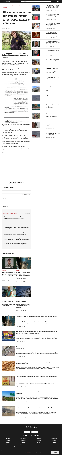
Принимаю (54, 452)
